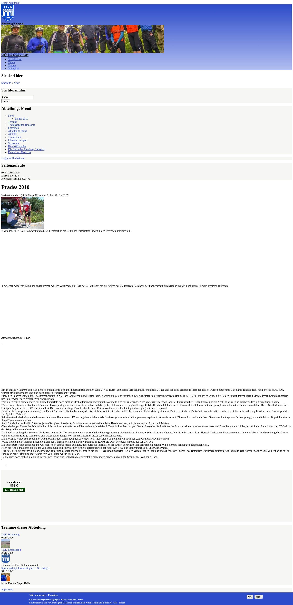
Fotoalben (13, 127)
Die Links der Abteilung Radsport (26, 149)
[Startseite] (7, 20)
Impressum (7, 589)
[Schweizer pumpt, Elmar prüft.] (22, 227)
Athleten (12, 134)
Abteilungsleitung (17, 130)
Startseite (6, 82)
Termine (12, 121)
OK (249, 596)
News (17, 82)
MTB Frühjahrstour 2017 (14, 55)
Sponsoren (13, 143)
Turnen (12, 65)
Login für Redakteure (12, 158)
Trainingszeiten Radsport (21, 124)
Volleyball (13, 68)
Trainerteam (14, 137)
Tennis (11, 62)
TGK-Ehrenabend (11, 549)
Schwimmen (15, 59)
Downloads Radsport (19, 152)
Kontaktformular (17, 146)
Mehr (258, 596)
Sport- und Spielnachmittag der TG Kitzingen (25, 568)
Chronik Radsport (17, 140)
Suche (5, 97)
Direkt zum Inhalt (10, 2)
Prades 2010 (21, 118)
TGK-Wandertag (10, 534)
